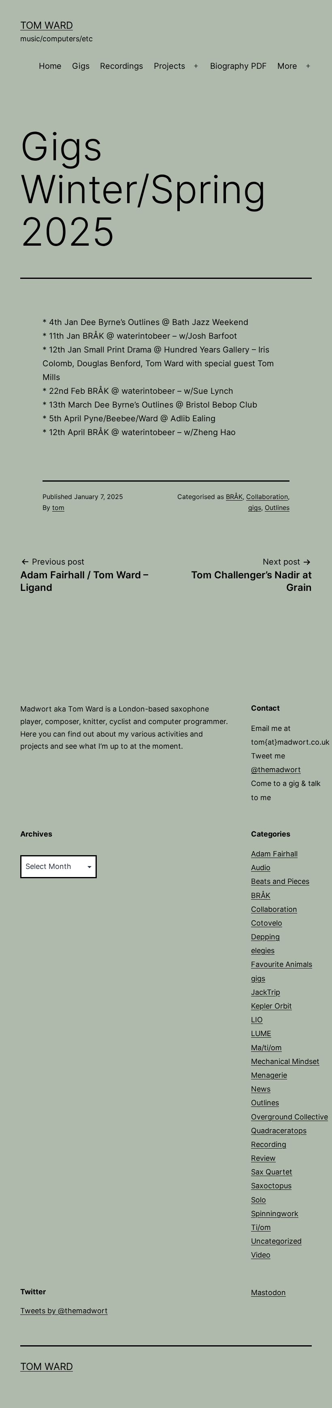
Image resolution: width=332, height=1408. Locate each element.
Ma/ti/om (266, 1047)
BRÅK (234, 497)
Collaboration (267, 497)
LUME (261, 1033)
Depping (265, 936)
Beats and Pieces (280, 881)
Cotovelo (266, 923)
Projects (169, 66)
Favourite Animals (281, 964)
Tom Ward (46, 25)
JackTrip (265, 992)
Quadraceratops (278, 1130)
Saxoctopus (271, 1185)
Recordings (121, 66)
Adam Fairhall (274, 853)
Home (50, 66)
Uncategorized (276, 1241)
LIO (257, 1019)
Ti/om (261, 1227)
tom (58, 507)
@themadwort (276, 769)
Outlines (277, 507)
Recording (268, 1144)
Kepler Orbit (271, 1006)
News (260, 1089)
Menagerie (269, 1075)
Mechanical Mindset (285, 1061)
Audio (260, 867)
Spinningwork (274, 1213)
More (287, 66)
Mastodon (268, 1292)
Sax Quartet (271, 1172)
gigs (254, 507)
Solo (258, 1200)
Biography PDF (238, 66)
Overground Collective (289, 1117)
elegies (263, 950)
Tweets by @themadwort (64, 1310)
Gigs (80, 66)
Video (260, 1255)
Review (263, 1158)
